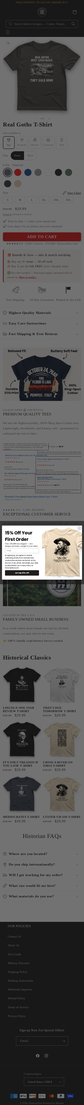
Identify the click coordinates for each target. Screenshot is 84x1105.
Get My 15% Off (22, 573)
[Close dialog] (79, 528)
